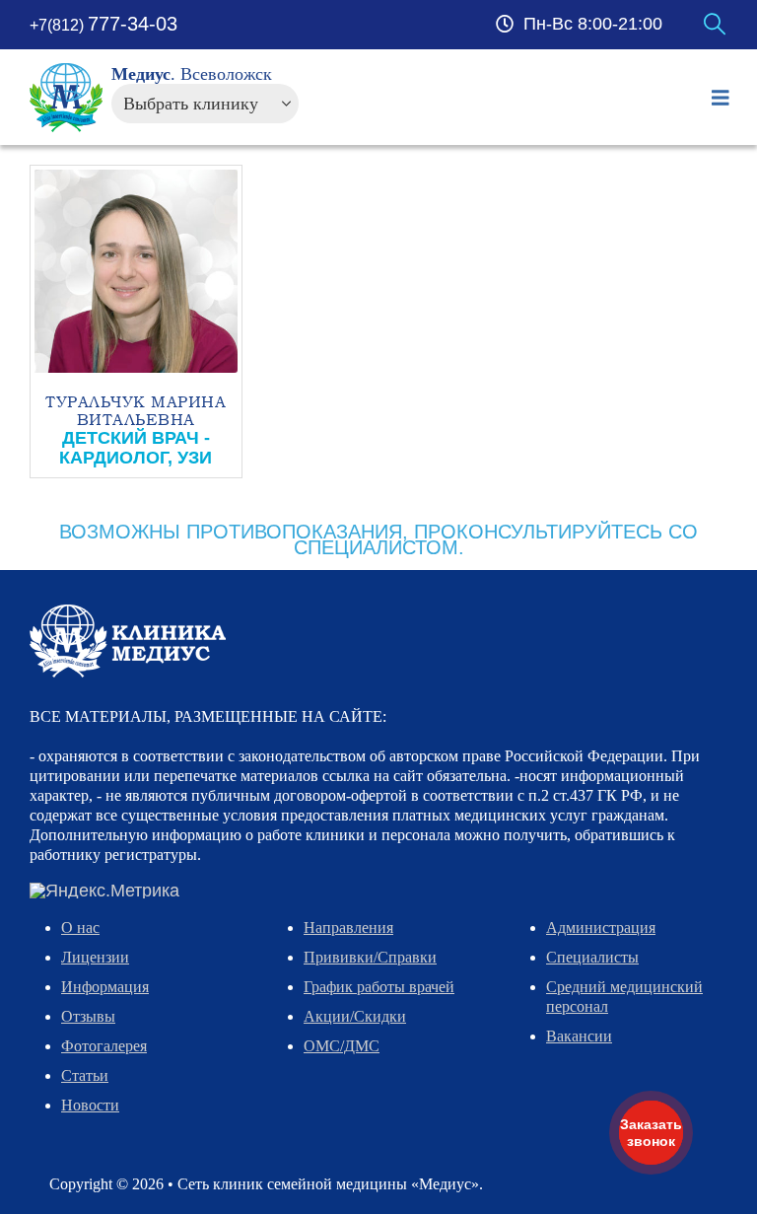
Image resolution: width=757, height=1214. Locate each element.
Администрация (600, 927)
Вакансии (579, 1036)
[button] (714, 24)
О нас (80, 927)
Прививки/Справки (370, 957)
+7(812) (103, 25)
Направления (348, 927)
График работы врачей (379, 986)
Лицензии (95, 957)
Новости (90, 1105)
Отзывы (88, 1016)
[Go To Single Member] (136, 271)
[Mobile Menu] (720, 97)
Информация (105, 986)
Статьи (84, 1075)
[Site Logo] (66, 97)
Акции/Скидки (355, 1016)
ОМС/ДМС (341, 1045)
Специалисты (592, 957)
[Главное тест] (128, 640)
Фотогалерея (104, 1045)
